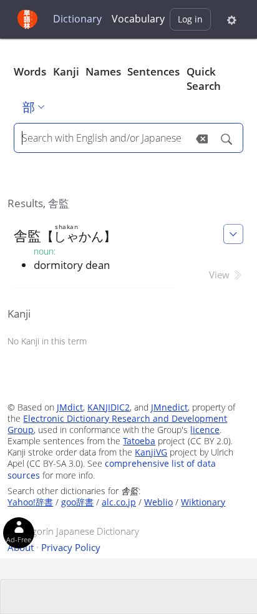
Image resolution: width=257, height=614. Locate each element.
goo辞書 (77, 502)
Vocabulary (138, 19)
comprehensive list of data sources (111, 468)
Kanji (66, 71)
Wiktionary (203, 502)
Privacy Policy (70, 547)
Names (103, 71)
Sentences (153, 71)
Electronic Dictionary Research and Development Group (117, 424)
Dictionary (77, 19)
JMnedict (169, 407)
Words (30, 71)
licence (205, 430)
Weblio (158, 502)
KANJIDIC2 (108, 407)
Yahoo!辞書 (30, 502)
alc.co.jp (119, 502)
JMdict (70, 407)
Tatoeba (139, 441)
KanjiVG (151, 452)
